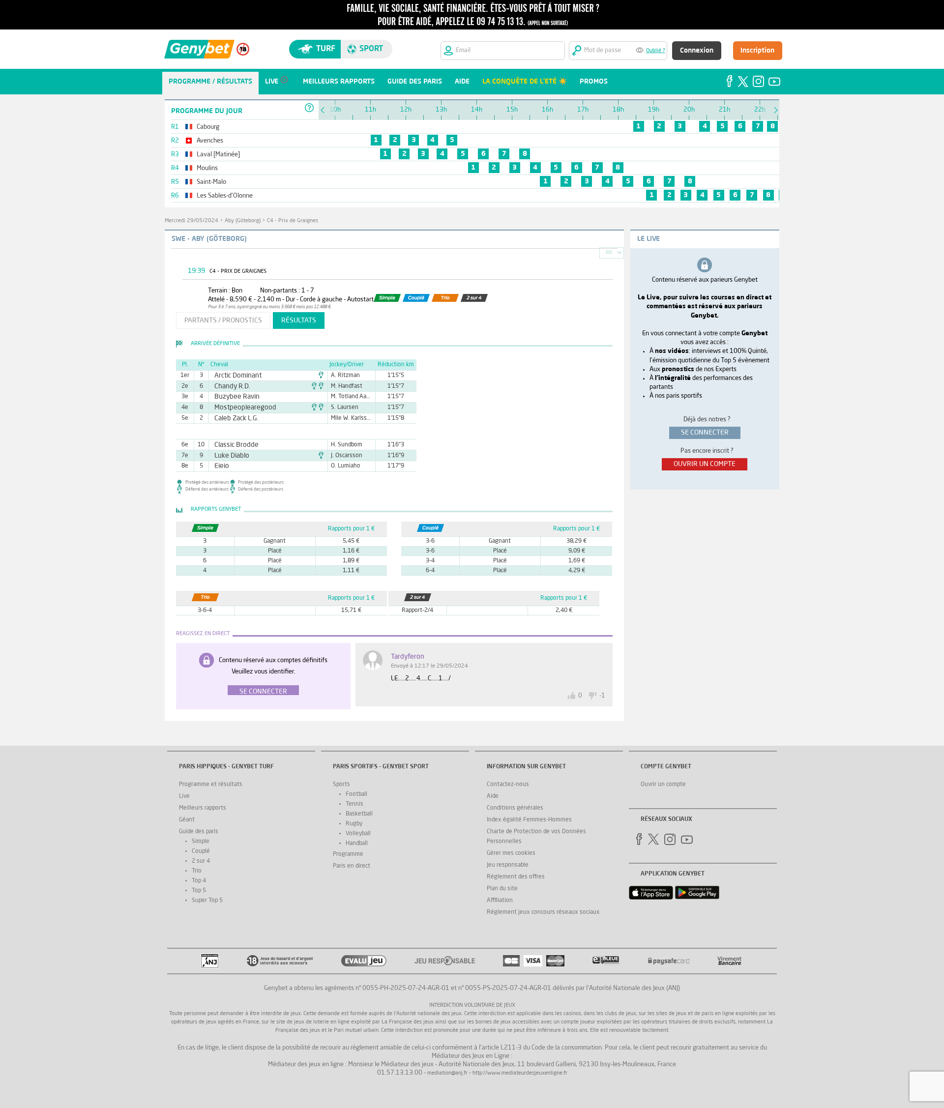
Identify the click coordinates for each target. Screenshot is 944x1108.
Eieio (220, 466)
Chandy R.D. (228, 386)
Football (356, 794)
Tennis (354, 804)
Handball (357, 843)
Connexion (696, 50)
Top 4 (199, 881)
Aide (493, 796)
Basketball (359, 814)
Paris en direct (351, 866)
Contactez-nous (508, 784)
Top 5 (199, 891)
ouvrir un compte (705, 464)
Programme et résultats (210, 784)
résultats (298, 320)
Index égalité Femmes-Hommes (529, 820)
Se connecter (263, 691)
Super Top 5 (207, 901)
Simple (200, 842)
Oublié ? (655, 51)
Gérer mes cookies (511, 853)
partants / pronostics (223, 320)
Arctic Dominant (233, 375)
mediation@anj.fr (447, 1073)
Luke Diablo (228, 455)
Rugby (354, 824)
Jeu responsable (508, 865)
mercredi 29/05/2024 (191, 221)
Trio (197, 871)
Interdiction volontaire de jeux (472, 1005)
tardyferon (407, 656)
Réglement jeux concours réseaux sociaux (543, 912)
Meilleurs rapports (202, 808)
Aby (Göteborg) (243, 221)
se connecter (705, 432)
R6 (609, 253)
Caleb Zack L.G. (232, 418)
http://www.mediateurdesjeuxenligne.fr (519, 1073)
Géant (187, 820)
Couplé (201, 851)
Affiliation (500, 901)
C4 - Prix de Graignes (292, 221)
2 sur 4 (201, 861)
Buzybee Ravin (232, 396)
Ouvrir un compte (663, 784)
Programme (348, 854)
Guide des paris (198, 832)
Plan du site (502, 889)
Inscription (757, 50)
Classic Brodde (232, 444)
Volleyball (358, 834)
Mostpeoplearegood (239, 407)
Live (184, 796)
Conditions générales (515, 808)
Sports (341, 784)
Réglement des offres (516, 877)
